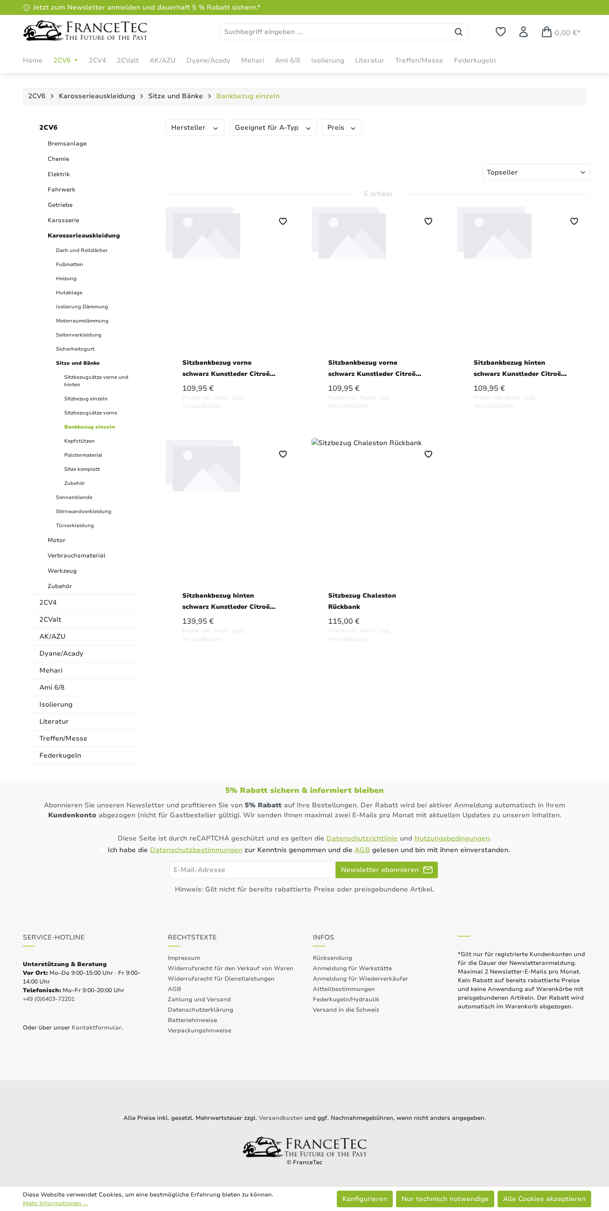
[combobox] (335, 32)
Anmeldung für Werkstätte (352, 968)
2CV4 (48, 602)
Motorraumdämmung (82, 320)
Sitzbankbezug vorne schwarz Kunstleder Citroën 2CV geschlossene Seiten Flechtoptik (228, 368)
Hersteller (189, 127)
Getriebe (60, 205)
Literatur (54, 721)
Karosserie (63, 220)
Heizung (66, 278)
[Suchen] (459, 32)
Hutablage (69, 292)
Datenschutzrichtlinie (362, 838)
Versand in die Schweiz (346, 1010)
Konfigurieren (364, 1199)
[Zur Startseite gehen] (85, 30)
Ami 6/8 (52, 687)
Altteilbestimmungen (344, 989)
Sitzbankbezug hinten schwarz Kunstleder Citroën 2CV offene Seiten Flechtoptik (228, 601)
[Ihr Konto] (523, 31)
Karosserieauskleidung (84, 236)
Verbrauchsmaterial (77, 555)
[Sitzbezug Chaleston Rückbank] (378, 507)
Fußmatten (69, 264)
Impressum (184, 958)
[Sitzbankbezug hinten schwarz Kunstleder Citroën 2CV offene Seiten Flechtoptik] (232, 507)
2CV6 (48, 127)
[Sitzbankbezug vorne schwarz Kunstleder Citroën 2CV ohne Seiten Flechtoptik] (378, 274)
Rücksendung (332, 958)
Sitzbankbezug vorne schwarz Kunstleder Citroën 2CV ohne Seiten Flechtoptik (374, 368)
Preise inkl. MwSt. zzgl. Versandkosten (213, 402)
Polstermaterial (83, 455)
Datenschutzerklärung (200, 1010)
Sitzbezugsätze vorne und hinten (96, 381)
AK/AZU (52, 636)
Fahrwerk (61, 190)
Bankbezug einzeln (89, 427)
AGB (362, 850)
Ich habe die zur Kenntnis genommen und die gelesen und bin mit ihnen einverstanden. (309, 850)
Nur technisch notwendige (445, 1199)
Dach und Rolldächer (82, 250)
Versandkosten (281, 1118)
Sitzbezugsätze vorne (90, 412)
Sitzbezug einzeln (86, 398)
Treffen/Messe (63, 738)
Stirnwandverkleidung (83, 511)
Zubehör (74, 483)
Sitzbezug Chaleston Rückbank (362, 601)
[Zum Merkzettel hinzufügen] (283, 221)
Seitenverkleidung (79, 335)
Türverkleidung (75, 525)
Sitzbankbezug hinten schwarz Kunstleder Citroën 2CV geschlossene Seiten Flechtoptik (519, 368)
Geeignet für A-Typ (267, 127)
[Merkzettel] (500, 31)
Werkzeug (62, 571)
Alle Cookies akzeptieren (544, 1199)
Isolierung (55, 704)
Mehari (51, 670)
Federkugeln (60, 755)
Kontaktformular (96, 1028)
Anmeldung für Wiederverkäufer (360, 979)
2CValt (50, 619)
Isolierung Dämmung (82, 306)
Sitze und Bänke (78, 363)
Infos (323, 937)
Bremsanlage (67, 144)
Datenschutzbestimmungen (196, 850)
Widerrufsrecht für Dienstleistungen (221, 979)
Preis (336, 127)
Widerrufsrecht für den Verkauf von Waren (230, 968)
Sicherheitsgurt (75, 349)
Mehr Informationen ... (55, 1203)
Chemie (58, 159)
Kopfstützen (79, 441)
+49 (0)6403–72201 (49, 999)
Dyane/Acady (61, 653)
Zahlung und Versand (199, 999)
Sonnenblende (74, 497)
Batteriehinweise (192, 1020)
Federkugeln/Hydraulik (346, 999)
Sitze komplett (82, 469)
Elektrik (59, 174)
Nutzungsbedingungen (452, 838)
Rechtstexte (192, 937)
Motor (56, 540)
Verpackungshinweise (199, 1030)
